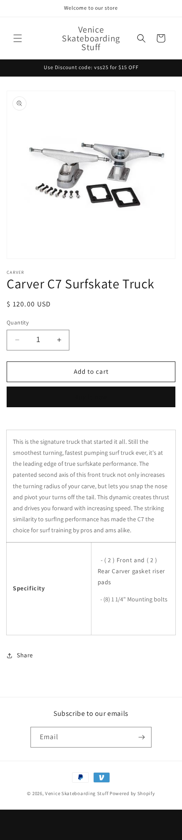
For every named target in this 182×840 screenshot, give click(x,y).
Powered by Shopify (132, 793)
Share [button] (25, 655)
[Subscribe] (141, 737)
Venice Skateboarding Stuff (76, 793)
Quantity (18, 322)
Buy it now (91, 397)
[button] (17, 38)
